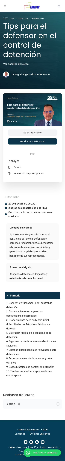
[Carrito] (59, 6)
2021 (6, 18)
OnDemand (37, 18)
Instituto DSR (20, 18)
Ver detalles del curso (16, 64)
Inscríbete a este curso (32, 141)
